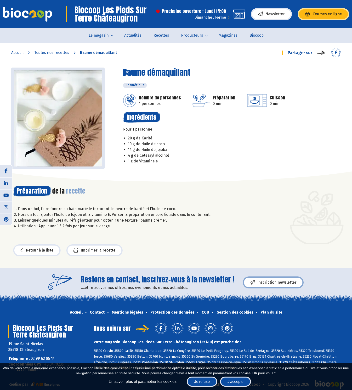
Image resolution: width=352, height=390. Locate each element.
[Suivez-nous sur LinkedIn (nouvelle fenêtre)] (6, 183)
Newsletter (275, 14)
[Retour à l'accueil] (27, 14)
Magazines (228, 35)
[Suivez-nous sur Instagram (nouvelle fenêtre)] (6, 207)
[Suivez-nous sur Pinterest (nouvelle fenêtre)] (6, 219)
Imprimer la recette (98, 250)
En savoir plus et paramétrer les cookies (142, 381)
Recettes (161, 35)
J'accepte (235, 381)
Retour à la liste (39, 250)
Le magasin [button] (99, 35)
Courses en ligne (327, 14)
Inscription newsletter (276, 282)
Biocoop (257, 35)
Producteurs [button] (192, 35)
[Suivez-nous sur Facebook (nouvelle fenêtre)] (6, 171)
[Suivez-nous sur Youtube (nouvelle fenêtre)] (6, 195)
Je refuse (202, 381)
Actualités (133, 35)
